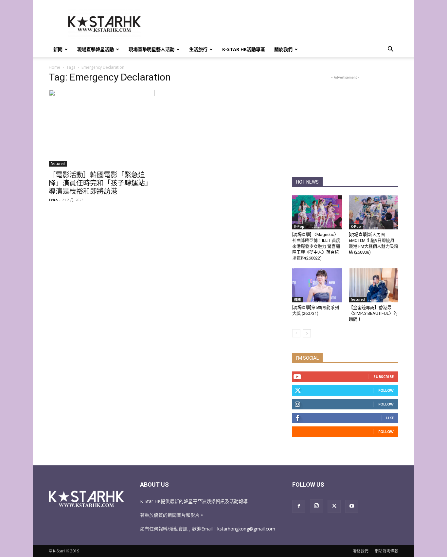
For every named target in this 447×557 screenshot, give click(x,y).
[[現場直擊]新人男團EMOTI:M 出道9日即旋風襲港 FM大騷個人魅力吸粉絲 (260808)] (374, 212)
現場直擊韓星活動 (95, 49)
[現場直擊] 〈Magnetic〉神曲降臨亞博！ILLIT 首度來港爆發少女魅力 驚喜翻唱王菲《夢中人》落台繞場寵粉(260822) (316, 246)
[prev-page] (296, 333)
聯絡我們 (360, 551)
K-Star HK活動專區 (243, 49)
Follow (386, 390)
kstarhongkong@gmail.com (246, 529)
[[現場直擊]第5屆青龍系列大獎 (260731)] (317, 285)
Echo (53, 199)
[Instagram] (316, 505)
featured (58, 163)
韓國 (297, 299)
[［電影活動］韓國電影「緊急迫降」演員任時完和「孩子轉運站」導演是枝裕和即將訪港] (102, 128)
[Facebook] (298, 506)
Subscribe (383, 376)
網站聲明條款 (386, 551)
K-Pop (299, 226)
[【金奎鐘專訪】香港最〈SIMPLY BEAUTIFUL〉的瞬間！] (374, 285)
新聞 (58, 49)
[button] (390, 50)
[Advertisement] (279, 24)
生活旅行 (198, 49)
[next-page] (307, 333)
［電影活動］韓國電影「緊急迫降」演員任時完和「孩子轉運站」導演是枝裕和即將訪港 (100, 183)
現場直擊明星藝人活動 (151, 49)
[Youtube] (351, 506)
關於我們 (283, 49)
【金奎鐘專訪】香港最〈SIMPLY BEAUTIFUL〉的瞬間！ (373, 313)
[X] (334, 506)
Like (390, 417)
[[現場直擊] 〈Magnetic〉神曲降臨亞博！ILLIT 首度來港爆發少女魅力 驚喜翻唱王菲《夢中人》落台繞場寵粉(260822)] (317, 212)
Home (54, 67)
